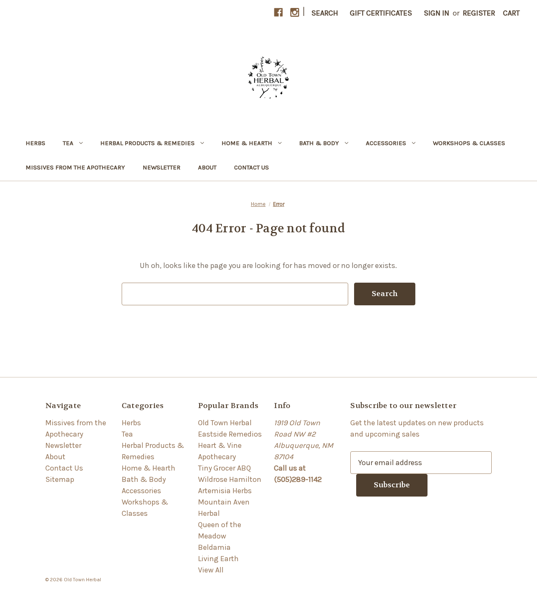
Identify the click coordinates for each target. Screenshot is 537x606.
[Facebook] (278, 12)
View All (211, 570)
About (207, 167)
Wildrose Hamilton (229, 479)
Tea (68, 143)
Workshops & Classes (469, 143)
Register (479, 13)
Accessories (386, 143)
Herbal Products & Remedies (147, 143)
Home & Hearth (247, 143)
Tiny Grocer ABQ (224, 468)
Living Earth (218, 558)
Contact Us (251, 167)
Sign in (436, 13)
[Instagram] (294, 12)
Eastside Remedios (230, 434)
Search (324, 13)
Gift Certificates (381, 13)
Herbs (35, 143)
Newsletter (161, 167)
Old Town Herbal (225, 422)
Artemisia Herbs (225, 490)
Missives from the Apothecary (75, 167)
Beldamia (214, 547)
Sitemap (59, 479)
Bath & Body (319, 143)
